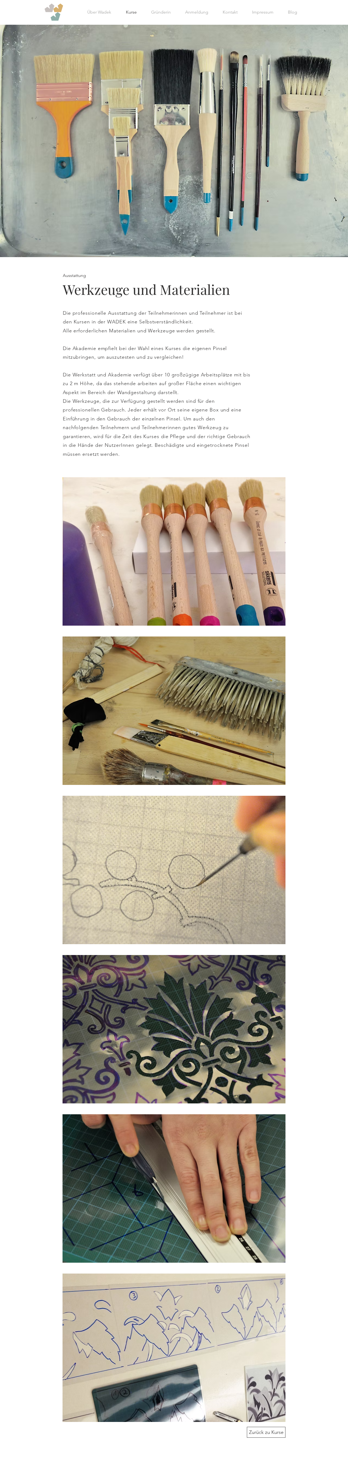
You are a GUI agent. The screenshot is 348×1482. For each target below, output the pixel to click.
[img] (174, 551)
